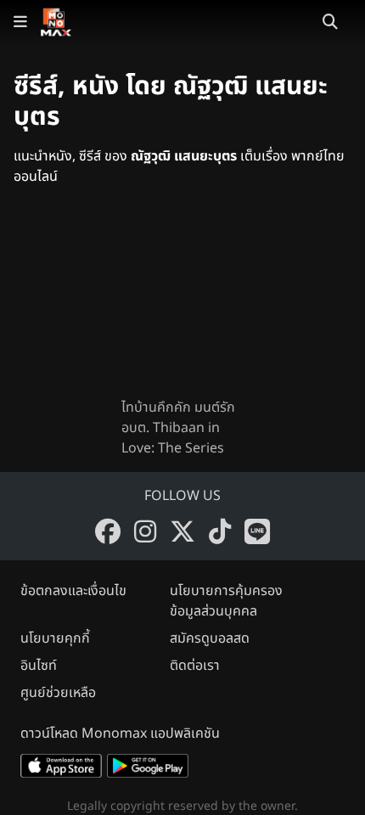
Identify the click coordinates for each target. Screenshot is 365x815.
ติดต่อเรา (195, 665)
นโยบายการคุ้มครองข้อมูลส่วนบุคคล (226, 601)
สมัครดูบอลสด (210, 638)
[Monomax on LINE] (257, 531)
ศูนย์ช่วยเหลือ (58, 693)
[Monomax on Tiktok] (220, 531)
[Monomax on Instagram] (145, 531)
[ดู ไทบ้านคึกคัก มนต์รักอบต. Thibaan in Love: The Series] (182, 305)
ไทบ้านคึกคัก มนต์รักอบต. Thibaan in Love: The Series (178, 427)
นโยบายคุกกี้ (55, 638)
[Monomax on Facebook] (108, 531)
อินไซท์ (38, 665)
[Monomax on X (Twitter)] (182, 531)
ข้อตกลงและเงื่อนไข (73, 591)
